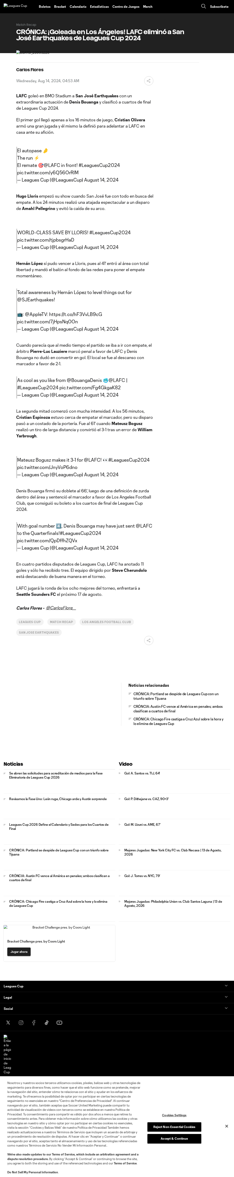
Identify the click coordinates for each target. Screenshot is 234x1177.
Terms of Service (63, 1154)
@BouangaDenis (84, 380)
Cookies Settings (174, 1115)
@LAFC (52, 165)
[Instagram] (21, 1022)
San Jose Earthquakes (39, 632)
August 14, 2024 (101, 180)
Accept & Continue (174, 1138)
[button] (158, 6)
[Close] (227, 1126)
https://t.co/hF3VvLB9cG (75, 314)
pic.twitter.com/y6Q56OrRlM (48, 172)
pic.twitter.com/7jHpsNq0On (47, 321)
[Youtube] (59, 1022)
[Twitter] (8, 1022)
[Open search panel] (203, 6)
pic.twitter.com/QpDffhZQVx (47, 540)
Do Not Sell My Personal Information (32, 1172)
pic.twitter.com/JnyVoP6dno (47, 467)
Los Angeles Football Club (106, 622)
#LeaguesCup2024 (99, 165)
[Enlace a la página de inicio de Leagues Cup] (7, 1054)
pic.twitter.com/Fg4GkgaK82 (90, 387)
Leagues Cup (30, 622)
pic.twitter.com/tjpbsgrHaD (45, 239)
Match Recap (61, 622)
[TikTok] (46, 1022)
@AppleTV (36, 314)
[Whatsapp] (72, 1022)
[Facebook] (33, 1022)
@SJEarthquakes (35, 299)
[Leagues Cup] (19, 6)
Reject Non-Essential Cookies (174, 1127)
